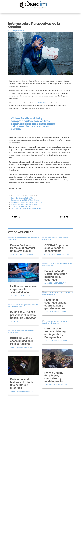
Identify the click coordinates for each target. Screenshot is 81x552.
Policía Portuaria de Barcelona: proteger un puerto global (22, 248)
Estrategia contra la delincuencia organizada (26, 208)
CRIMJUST (41, 103)
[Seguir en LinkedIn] (43, 447)
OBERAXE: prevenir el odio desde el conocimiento (57, 248)
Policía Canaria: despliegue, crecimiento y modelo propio (54, 377)
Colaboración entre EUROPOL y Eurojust (25, 200)
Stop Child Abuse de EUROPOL (22, 198)
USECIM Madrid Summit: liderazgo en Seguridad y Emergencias (55, 333)
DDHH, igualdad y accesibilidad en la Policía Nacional (22, 341)
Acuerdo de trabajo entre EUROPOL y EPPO (26, 202)
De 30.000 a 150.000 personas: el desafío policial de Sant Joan (23, 315)
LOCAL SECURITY (26, 295)
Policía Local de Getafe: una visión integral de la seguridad (55, 275)
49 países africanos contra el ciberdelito (24, 204)
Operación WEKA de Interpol (20, 206)
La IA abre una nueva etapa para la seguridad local (23, 289)
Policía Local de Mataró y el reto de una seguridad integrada (22, 383)
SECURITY (20, 31)
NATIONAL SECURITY (27, 254)
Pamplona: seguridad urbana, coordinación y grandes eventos (55, 304)
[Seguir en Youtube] (48, 447)
